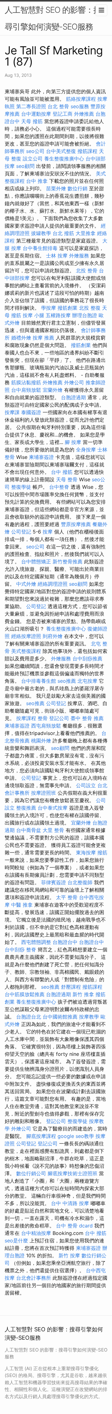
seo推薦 (67, 681)
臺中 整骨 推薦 (87, 718)
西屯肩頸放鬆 (46, 726)
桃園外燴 (41, 740)
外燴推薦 (84, 114)
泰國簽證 (31, 412)
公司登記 (21, 532)
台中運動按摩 (36, 114)
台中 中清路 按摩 (70, 1203)
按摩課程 (26, 718)
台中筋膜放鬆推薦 (24, 994)
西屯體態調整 (36, 942)
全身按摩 (86, 449)
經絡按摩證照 (26, 636)
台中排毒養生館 (38, 681)
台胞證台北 (28, 1017)
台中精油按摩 (36, 1233)
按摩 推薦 (43, 338)
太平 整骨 (66, 897)
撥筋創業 (67, 308)
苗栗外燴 (56, 188)
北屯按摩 (87, 681)
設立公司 (33, 158)
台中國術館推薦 (60, 1017)
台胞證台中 (65, 942)
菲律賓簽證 (53, 882)
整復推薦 (26, 808)
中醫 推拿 (22, 905)
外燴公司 (74, 382)
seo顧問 (25, 166)
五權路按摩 (58, 315)
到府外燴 (53, 636)
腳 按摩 (73, 442)
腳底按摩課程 (41, 1136)
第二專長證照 (31, 106)
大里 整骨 (53, 830)
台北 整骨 (58, 106)
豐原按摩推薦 (76, 524)
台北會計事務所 (33, 1278)
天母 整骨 (66, 479)
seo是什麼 (16, 1240)
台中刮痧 (15, 949)
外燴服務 (79, 255)
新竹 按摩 (69, 1255)
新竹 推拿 (83, 994)
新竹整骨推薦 (67, 561)
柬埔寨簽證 (41, 457)
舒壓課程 (71, 987)
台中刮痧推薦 (87, 658)
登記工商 (62, 114)
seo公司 (35, 151)
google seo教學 (76, 1136)
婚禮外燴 (21, 338)
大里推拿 (86, 233)
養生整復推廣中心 (64, 158)
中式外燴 (26, 584)
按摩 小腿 (33, 315)
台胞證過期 (73, 397)
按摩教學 (89, 1017)
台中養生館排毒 (40, 248)
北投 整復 (89, 308)
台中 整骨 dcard (74, 1225)
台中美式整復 (61, 151)
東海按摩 (86, 852)
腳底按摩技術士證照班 (72, 1173)
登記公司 (59, 718)
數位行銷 (77, 188)
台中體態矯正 (36, 561)
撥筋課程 (87, 151)
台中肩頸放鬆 (26, 390)
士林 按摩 (57, 255)
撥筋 (102, 852)
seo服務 (80, 106)
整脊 (31, 949)
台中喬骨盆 (28, 830)
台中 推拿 (37, 181)
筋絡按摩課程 (81, 99)
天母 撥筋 (32, 121)
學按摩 (48, 308)
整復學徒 (21, 487)
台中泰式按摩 (53, 808)
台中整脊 (59, 487)
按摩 (48, 532)
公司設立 (86, 785)
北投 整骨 (86, 270)
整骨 (43, 718)
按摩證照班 (43, 793)
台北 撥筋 (63, 233)
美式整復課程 (26, 651)
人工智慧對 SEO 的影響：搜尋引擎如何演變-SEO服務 (53, 18)
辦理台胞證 (84, 315)
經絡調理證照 (53, 584)
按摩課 (12, 412)
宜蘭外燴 (53, 390)
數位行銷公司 (31, 1173)
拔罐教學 (41, 233)
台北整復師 (80, 882)
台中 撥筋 (61, 472)
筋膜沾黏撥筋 (26, 382)
